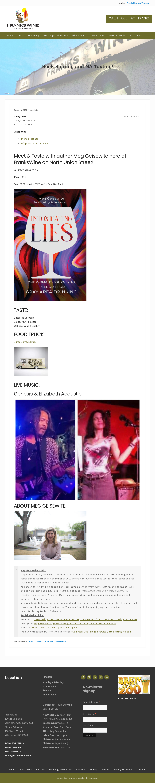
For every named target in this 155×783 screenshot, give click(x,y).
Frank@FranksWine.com (138, 3)
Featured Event (127, 698)
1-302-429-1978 (13, 751)
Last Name (88, 725)
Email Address (91, 702)
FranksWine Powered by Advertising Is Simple (83, 778)
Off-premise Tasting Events (35, 143)
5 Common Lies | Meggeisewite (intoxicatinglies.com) (101, 631)
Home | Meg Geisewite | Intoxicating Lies (55, 627)
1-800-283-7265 (13, 747)
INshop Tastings (29, 138)
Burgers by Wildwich (25, 341)
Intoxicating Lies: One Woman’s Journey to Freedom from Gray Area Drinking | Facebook (85, 619)
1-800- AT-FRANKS (14, 743)
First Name (89, 714)
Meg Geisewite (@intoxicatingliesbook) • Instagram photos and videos (75, 623)
